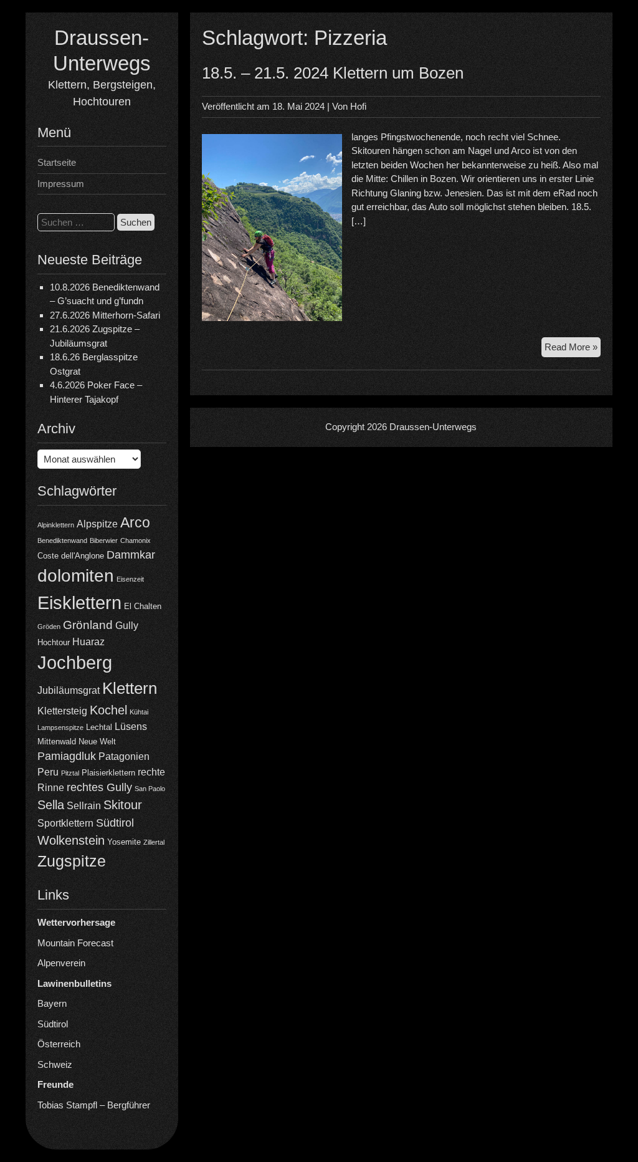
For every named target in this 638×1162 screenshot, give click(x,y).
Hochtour (53, 642)
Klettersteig (62, 711)
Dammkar (131, 555)
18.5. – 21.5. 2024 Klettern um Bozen (333, 73)
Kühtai (139, 712)
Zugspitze (71, 861)
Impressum (60, 183)
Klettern (129, 688)
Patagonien (124, 756)
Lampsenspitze (60, 727)
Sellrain (84, 805)
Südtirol (115, 823)
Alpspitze (97, 524)
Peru (48, 772)
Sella (50, 805)
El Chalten (142, 606)
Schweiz (54, 1064)
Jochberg (74, 662)
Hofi (358, 106)
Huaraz (88, 641)
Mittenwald (56, 741)
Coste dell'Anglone (70, 555)
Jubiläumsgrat (68, 690)
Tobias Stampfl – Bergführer (93, 1105)
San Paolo (150, 788)
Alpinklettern (55, 525)
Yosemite (124, 842)
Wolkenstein (71, 840)
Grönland (88, 624)
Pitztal (70, 773)
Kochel (108, 710)
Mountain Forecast (75, 943)
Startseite (56, 162)
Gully (126, 625)
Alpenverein (61, 963)
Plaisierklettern (108, 772)
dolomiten (75, 575)
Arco (135, 522)
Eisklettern (79, 602)
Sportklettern (65, 823)
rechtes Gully (99, 787)
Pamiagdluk (66, 756)
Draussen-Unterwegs (433, 426)
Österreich (58, 1044)
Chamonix (135, 540)
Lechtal (99, 727)
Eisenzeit (130, 579)
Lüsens (131, 726)
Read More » (573, 349)
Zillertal (153, 842)
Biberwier (104, 540)
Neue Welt (97, 741)
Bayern (52, 1003)
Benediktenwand (62, 540)
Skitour (122, 805)
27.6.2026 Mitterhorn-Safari (105, 315)
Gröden (48, 626)
